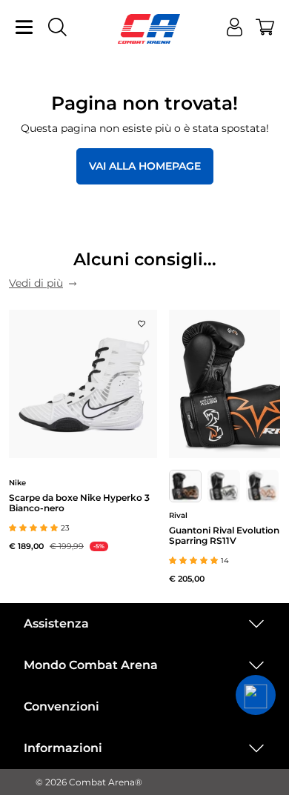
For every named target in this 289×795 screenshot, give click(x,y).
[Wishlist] (141, 319)
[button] (255, 694)
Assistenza (56, 623)
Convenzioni (61, 706)
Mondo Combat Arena (91, 665)
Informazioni (63, 748)
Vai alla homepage (145, 166)
